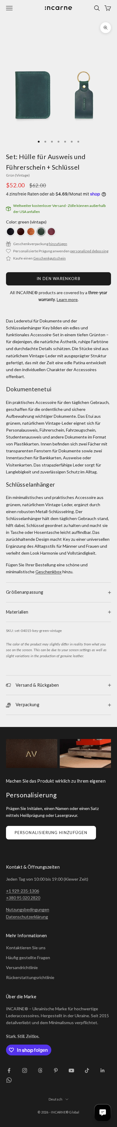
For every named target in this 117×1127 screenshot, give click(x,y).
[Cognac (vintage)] (30, 231)
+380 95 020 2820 (23, 897)
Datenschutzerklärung (27, 916)
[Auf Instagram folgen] (25, 1070)
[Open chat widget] (102, 1112)
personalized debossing (89, 251)
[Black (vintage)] (10, 231)
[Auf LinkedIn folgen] (103, 1070)
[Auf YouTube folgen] (71, 1070)
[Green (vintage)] (41, 231)
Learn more (67, 299)
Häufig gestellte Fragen (28, 957)
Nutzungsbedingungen (27, 909)
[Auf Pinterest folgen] (56, 1070)
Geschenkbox (48, 571)
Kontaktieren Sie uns (26, 947)
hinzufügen (58, 244)
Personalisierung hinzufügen (51, 832)
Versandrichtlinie (22, 967)
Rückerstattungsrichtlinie (30, 977)
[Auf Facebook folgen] (9, 1070)
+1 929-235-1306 (22, 890)
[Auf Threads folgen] (40, 1070)
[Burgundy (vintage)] (51, 231)
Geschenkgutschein (49, 258)
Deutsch (56, 1099)
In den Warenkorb (58, 278)
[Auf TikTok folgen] (87, 1070)
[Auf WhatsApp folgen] (9, 1080)
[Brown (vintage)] (20, 231)
